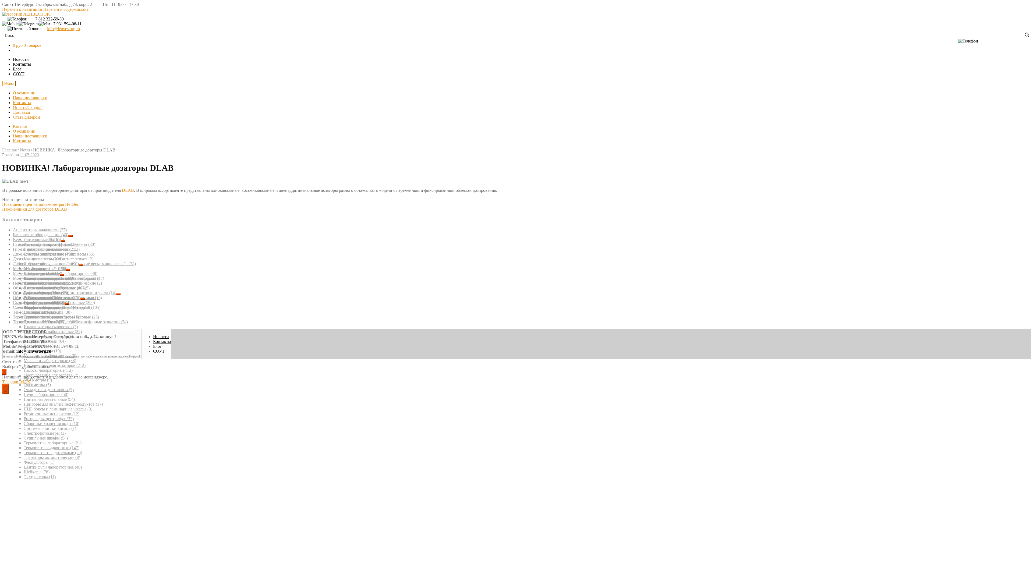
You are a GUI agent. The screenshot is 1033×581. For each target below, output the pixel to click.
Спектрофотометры (45, 433)
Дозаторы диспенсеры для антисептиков (53, 259)
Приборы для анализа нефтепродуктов (63, 404)
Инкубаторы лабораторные (53, 331)
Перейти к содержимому (66, 9)
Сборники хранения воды (51, 423)
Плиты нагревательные (49, 399)
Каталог (20, 126)
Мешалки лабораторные (50, 360)
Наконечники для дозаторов (55, 365)
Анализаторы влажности (40, 230)
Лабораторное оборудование (46, 263)
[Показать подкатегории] (70, 236)
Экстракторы (40, 476)
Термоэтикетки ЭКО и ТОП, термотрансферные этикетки (70, 322)
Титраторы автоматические (52, 457)
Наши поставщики (30, 97)
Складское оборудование (39, 302)
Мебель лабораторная (39, 268)
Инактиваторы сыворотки (51, 326)
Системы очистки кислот (50, 428)
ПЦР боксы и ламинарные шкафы (58, 409)
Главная (9, 150)
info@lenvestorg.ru (63, 28)
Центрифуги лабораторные (53, 467)
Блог (17, 69)
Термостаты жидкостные (51, 447)
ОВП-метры (38, 380)
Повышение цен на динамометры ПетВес (40, 204)
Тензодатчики (32, 312)
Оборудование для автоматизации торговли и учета (64, 292)
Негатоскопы (28, 283)
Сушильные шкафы (46, 438)
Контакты (22, 64)
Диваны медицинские (47, 283)
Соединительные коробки (41, 307)
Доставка (21, 112)
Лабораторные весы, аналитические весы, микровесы (80, 263)
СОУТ (18, 74)
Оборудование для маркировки (46, 297)
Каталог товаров (22, 219)
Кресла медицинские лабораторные (60, 273)
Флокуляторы (39, 462)
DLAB (128, 190)
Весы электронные (37, 239)
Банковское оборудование (40, 234)
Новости (21, 59)
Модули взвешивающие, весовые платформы (58, 278)
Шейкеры (36, 472)
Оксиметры (37, 384)
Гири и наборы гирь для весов (45, 249)
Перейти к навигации (22, 9)
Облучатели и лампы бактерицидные (51, 288)
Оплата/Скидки (27, 107)
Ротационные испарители (51, 414)
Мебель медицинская (36, 273)
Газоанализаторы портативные (45, 244)
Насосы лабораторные (48, 370)
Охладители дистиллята (49, 389)
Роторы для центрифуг (49, 418)
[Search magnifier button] (1027, 35)
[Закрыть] (4, 372)
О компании (24, 93)
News (25, 150)
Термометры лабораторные (53, 443)
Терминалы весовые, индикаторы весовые (56, 317)
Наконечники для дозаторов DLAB (34, 209)
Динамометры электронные (43, 254)
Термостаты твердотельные (53, 452)
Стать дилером (26, 117)
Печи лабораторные (46, 394)
